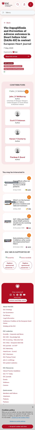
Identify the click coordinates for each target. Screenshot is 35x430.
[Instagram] (11, 294)
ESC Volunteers (8, 354)
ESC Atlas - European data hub (13, 343)
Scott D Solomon (17, 120)
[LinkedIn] (21, 294)
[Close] (33, 407)
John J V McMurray (17, 96)
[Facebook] (17, 294)
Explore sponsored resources (9, 265)
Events (5, 379)
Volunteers (6, 396)
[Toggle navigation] (30, 4)
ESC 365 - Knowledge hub (11, 337)
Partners (6, 402)
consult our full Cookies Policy (20, 417)
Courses (5, 385)
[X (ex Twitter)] (14, 294)
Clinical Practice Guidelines (11, 371)
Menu (8, 12)
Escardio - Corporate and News (13, 334)
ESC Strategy (7, 309)
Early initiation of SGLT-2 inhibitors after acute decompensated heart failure (22, 241)
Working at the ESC (9, 326)
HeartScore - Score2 (10, 351)
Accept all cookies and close (18, 426)
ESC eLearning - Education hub (13, 340)
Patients (6, 399)
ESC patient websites (10, 363)
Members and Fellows (10, 393)
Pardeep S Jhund (17, 157)
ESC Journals (7, 376)
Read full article (11, 56)
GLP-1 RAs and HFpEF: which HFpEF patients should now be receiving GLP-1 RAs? (22, 222)
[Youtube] (24, 294)
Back (8, 23)
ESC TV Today (8, 374)
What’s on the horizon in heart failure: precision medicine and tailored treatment (21, 203)
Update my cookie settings (17, 421)
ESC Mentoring (8, 348)
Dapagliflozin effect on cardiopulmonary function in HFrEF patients (21, 184)
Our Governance (8, 312)
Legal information (8, 318)
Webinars (6, 382)
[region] (17, 417)
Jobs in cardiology (8, 360)
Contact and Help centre (17, 300)
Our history (6, 315)
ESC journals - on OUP (10, 346)
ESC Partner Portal (9, 357)
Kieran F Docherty (17, 139)
